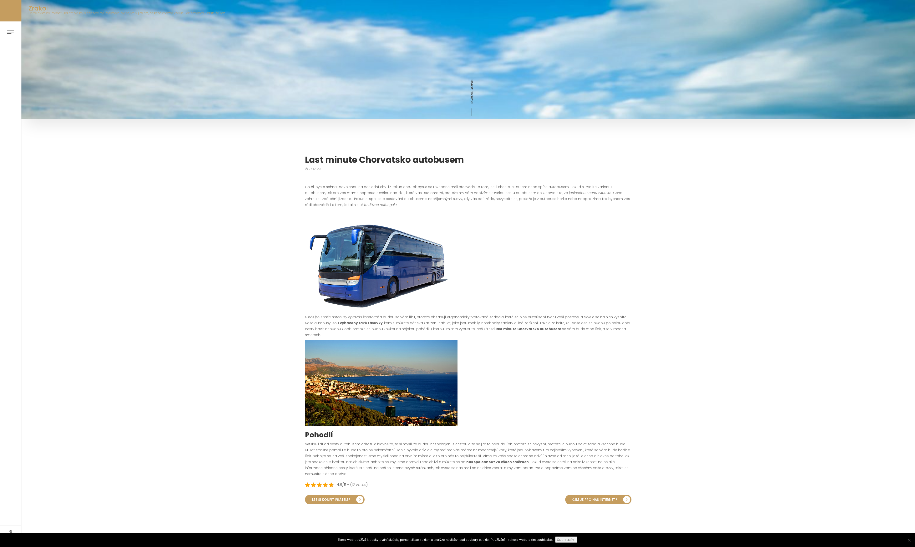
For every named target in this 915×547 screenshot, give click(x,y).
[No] (909, 540)
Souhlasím (566, 539)
